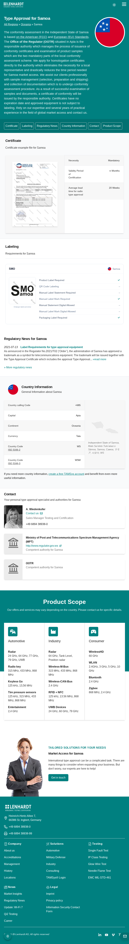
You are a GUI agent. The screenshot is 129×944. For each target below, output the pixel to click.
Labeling (27, 125)
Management (12, 864)
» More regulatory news (18, 367)
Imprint (50, 893)
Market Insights (13, 893)
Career (8, 920)
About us (9, 850)
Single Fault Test (98, 850)
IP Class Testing (98, 857)
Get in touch (58, 777)
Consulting (52, 870)
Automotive (53, 850)
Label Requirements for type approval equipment (51, 347)
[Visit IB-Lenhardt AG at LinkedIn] (99, 935)
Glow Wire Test (97, 864)
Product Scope (112, 125)
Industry (51, 864)
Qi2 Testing (10, 914)
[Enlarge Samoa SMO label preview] (22, 290)
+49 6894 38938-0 (37, 524)
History (8, 870)
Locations (10, 877)
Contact (94, 125)
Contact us (32, 513)
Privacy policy (54, 900)
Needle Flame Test (99, 870)
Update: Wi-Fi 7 (13, 907)
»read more (99, 359)
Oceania (26, 24)
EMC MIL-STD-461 (99, 877)
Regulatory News (47, 125)
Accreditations (12, 857)
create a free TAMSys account (66, 474)
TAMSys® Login (56, 877)
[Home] (14, 4)
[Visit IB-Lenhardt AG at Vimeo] (113, 935)
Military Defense (56, 857)
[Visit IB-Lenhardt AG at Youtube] (106, 935)
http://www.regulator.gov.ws (42, 545)
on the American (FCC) (31, 37)
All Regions (11, 24)
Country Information (73, 125)
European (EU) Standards (71, 37)
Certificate (12, 125)
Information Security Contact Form (63, 909)
